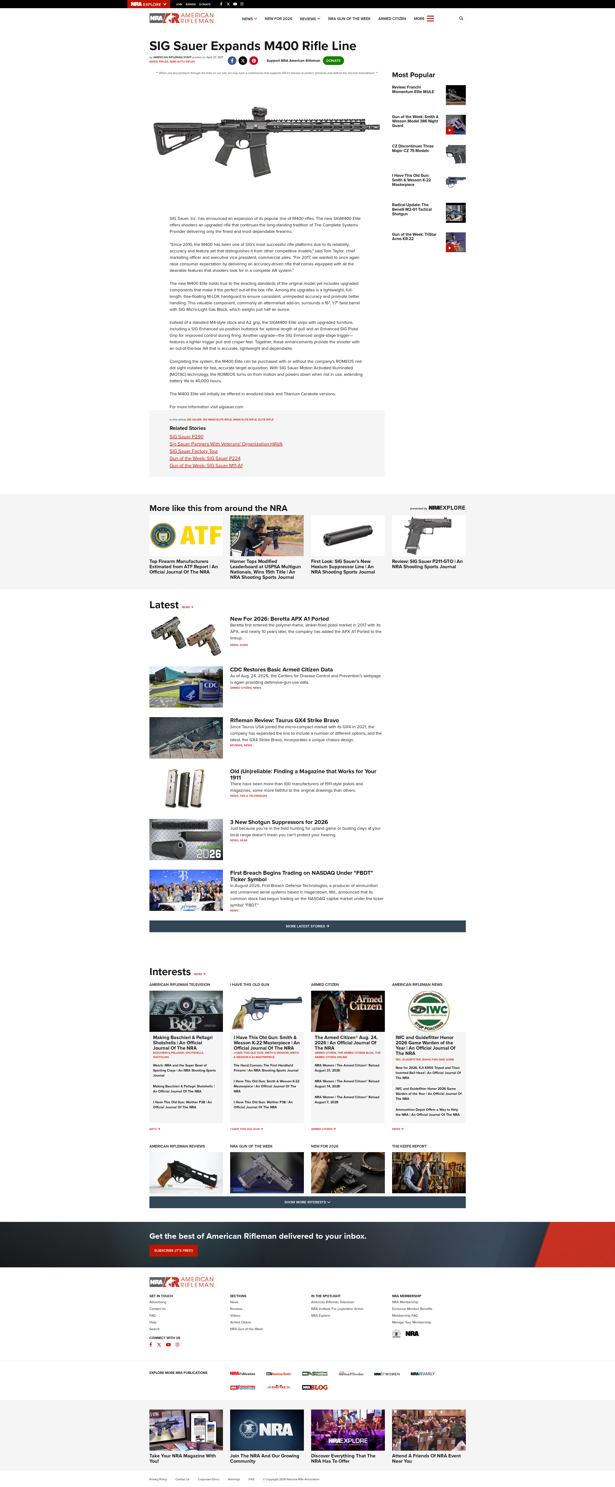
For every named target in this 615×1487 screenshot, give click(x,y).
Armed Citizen (392, 18)
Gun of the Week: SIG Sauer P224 (205, 458)
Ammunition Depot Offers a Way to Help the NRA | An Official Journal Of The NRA (428, 1112)
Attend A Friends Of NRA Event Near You (426, 1458)
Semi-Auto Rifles (182, 61)
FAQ (152, 1315)
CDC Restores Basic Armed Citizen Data (281, 669)
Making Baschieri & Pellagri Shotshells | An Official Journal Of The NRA (183, 1043)
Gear (243, 840)
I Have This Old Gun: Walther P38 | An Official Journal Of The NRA (182, 1105)
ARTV (153, 1129)
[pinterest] (253, 58)
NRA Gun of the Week (349, 18)
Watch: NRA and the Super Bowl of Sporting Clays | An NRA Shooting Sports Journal (184, 1070)
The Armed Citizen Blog (356, 1053)
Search (154, 1329)
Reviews (308, 19)
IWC (398, 1059)
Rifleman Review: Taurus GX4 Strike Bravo (284, 720)
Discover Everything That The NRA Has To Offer (343, 1458)
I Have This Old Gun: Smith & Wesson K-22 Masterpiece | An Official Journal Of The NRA (267, 1043)
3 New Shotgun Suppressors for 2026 (279, 822)
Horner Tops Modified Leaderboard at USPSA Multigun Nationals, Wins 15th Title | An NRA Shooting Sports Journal (265, 569)
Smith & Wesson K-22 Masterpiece (266, 1055)
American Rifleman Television (179, 984)
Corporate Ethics (209, 1479)
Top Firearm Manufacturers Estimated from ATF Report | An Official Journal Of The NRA (183, 566)
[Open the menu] (430, 18)
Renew (191, 4)
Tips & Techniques (253, 796)
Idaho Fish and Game (438, 1059)
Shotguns (161, 1057)
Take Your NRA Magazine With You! (182, 1458)
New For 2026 (278, 18)
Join (179, 4)
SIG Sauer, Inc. (183, 218)
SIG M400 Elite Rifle (217, 419)
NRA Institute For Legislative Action (337, 1308)
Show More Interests (333, 1202)
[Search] (461, 18)
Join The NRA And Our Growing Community (264, 1458)
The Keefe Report (409, 1146)
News (247, 19)
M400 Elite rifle (245, 419)
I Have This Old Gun (249, 984)
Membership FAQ (405, 1315)
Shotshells (194, 1053)
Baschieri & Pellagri (168, 1053)
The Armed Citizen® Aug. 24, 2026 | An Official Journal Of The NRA (346, 1043)
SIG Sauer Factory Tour (194, 451)
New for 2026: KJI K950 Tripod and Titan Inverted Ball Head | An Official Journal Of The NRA (428, 1072)
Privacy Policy (158, 1479)
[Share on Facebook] (232, 58)
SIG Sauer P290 (186, 436)
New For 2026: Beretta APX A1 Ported (279, 618)
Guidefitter (411, 1059)
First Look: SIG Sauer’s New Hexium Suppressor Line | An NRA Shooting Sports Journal (343, 566)
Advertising (157, 1302)
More (186, 607)
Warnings (234, 1479)
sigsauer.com (231, 407)
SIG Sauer (194, 419)
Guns (244, 645)
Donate (205, 4)
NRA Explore (320, 1315)
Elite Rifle (266, 419)
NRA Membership (405, 1302)
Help (152, 1322)
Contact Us (157, 1308)
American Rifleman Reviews (177, 1146)
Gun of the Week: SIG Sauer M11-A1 (206, 465)
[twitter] (243, 58)
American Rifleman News (417, 984)
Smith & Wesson (277, 1053)
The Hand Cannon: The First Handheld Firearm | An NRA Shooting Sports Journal (266, 1068)
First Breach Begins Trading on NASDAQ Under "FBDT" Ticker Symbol (301, 875)
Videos (235, 1315)
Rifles (163, 61)
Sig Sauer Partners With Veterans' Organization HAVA (226, 443)
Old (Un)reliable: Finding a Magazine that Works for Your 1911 (303, 774)
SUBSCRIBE (173, 1250)
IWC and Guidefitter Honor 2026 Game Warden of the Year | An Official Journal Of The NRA (425, 1045)
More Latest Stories (327, 926)
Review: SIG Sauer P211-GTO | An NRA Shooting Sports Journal (427, 564)
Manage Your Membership (411, 1322)
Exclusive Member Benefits (412, 1308)
